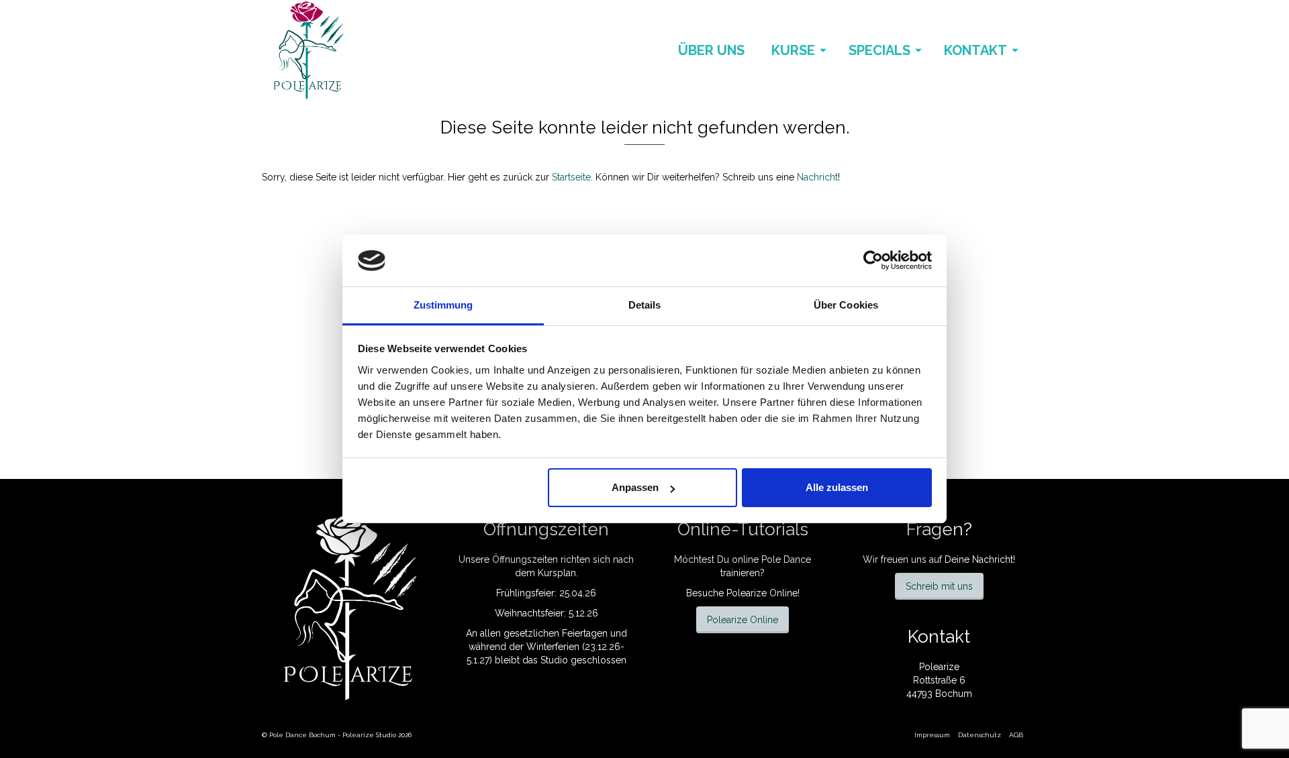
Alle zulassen (837, 487)
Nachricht (817, 177)
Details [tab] (644, 305)
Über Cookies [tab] (846, 305)
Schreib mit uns (939, 586)
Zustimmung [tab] (443, 305)
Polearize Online (742, 619)
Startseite (571, 177)
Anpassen (635, 487)
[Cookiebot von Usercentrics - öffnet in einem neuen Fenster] (873, 260)
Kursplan (557, 572)
